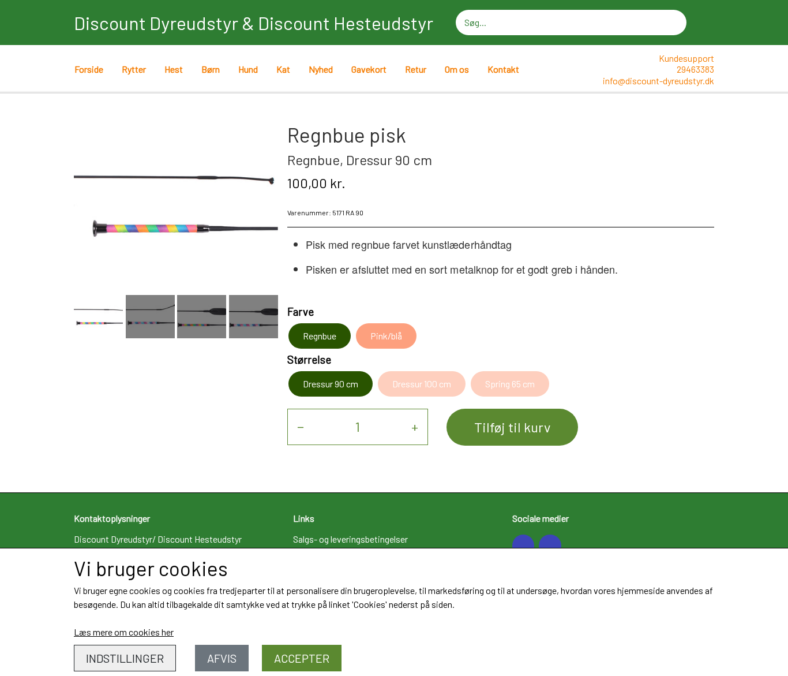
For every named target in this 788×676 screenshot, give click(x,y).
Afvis (222, 658)
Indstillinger (125, 658)
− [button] (300, 426)
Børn (210, 69)
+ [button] (414, 426)
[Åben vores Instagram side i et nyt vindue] (550, 546)
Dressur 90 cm (330, 383)
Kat (283, 69)
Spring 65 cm (510, 383)
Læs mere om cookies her (124, 631)
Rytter (134, 69)
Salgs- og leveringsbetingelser (350, 538)
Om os (457, 69)
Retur (415, 69)
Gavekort (369, 69)
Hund (248, 69)
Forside (88, 69)
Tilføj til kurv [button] (512, 427)
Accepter (301, 658)
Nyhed (321, 69)
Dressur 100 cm (421, 383)
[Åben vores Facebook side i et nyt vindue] (523, 546)
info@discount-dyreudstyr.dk (658, 80)
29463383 (695, 69)
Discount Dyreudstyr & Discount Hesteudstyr (253, 22)
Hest (173, 69)
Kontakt (503, 69)
